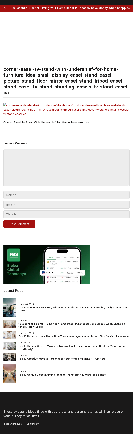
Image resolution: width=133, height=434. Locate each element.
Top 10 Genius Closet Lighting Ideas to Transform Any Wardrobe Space (62, 374)
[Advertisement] (66, 40)
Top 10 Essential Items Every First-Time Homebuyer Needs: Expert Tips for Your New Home (73, 336)
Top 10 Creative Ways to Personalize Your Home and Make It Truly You (61, 358)
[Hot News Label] (4, 8)
